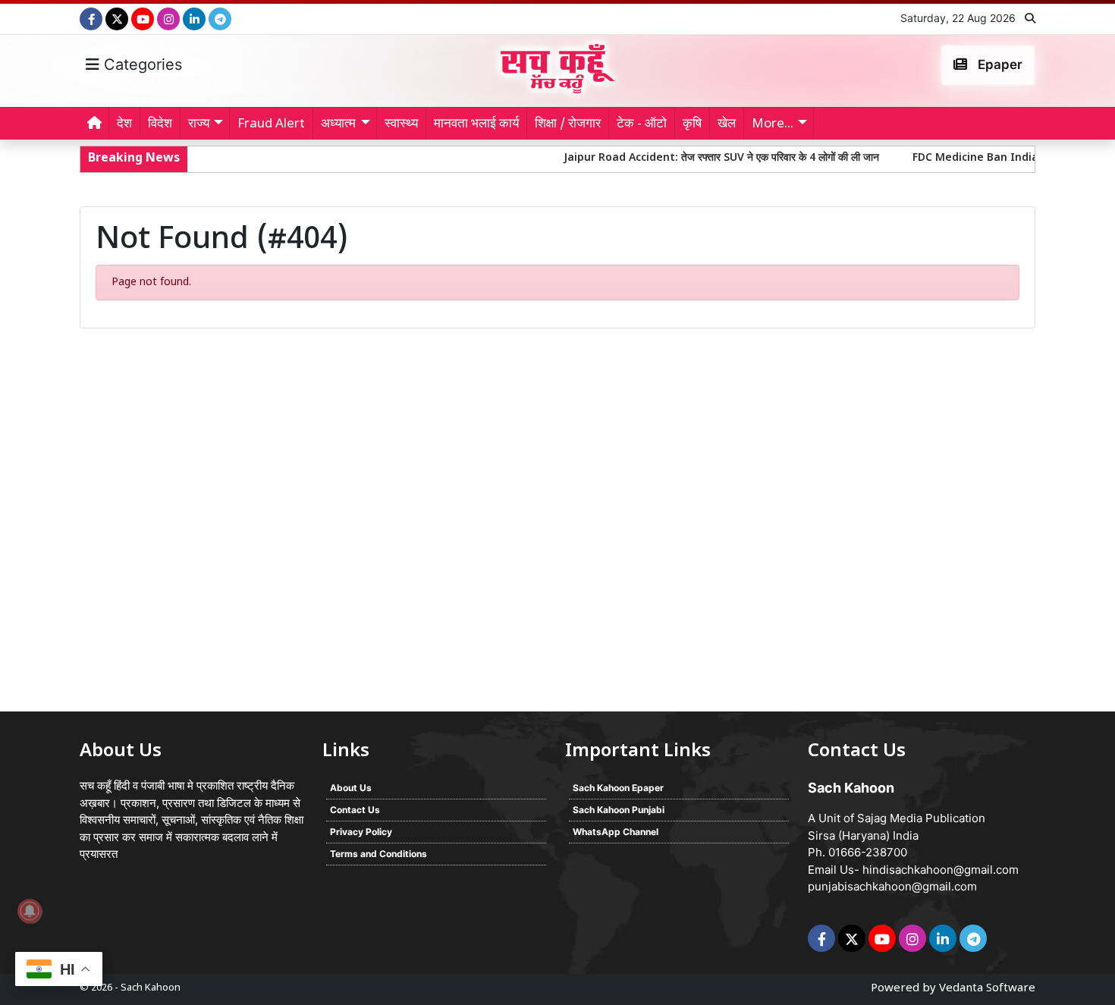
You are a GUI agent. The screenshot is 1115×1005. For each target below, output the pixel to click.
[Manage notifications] (29, 911)
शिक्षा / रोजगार (568, 124)
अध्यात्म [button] (338, 124)
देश (124, 124)
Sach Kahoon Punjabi (618, 809)
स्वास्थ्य (401, 124)
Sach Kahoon (151, 987)
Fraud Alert (271, 124)
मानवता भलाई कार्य (476, 124)
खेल (727, 124)
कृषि (692, 124)
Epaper (998, 64)
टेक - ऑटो (642, 124)
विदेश (160, 124)
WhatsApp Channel (615, 831)
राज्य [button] (198, 124)
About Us (351, 787)
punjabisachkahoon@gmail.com (892, 886)
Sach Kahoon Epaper (618, 787)
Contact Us (355, 809)
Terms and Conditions (378, 853)
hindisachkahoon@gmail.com (940, 869)
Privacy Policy (361, 831)
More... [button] (772, 124)
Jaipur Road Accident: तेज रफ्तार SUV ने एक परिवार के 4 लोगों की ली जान (695, 158)
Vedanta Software (987, 988)
